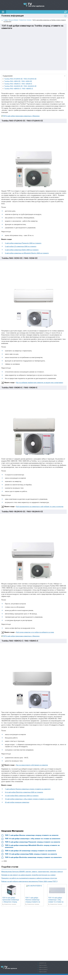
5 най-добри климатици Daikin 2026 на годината (21, 250)
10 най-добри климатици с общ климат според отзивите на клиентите (29, 799)
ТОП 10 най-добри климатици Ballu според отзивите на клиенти (31, 854)
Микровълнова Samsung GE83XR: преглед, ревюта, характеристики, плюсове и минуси (32, 871)
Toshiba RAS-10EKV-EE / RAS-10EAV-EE (18, 81)
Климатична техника (10, 904)
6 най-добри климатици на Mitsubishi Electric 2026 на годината (27, 253)
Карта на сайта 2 (43, 967)
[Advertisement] (33, 42)
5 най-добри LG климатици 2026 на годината (20, 246)
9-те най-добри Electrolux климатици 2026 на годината (24, 792)
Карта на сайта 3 (43, 969)
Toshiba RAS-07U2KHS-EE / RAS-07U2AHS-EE (20, 79)
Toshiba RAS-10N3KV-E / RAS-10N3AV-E (18, 84)
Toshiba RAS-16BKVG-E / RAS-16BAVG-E (18, 88)
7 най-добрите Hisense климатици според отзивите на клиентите (27, 789)
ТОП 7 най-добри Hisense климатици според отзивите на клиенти (31, 835)
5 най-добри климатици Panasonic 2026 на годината (23, 243)
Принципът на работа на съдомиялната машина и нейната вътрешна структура (29, 878)
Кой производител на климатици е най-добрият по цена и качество (39, 506)
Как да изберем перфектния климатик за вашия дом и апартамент (39, 382)
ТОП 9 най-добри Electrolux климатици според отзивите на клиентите (33, 857)
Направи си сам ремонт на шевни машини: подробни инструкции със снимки (28, 875)
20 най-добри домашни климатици (17, 802)
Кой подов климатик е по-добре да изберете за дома (35, 632)
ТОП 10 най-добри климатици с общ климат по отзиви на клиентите (32, 838)
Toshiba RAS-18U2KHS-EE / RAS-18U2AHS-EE (20, 86)
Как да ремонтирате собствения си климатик (32, 765)
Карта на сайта (43, 965)
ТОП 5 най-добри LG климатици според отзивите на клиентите (30, 850)
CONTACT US (42, 963)
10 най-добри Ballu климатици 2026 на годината (21, 795)
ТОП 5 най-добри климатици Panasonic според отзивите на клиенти (32, 842)
